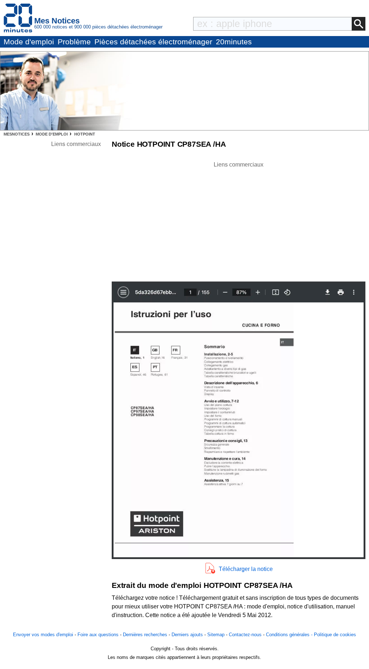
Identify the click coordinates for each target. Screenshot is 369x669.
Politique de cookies (335, 634)
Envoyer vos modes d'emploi (43, 634)
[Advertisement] (238, 219)
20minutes (234, 41)
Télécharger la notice (246, 569)
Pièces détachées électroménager (153, 41)
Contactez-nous (245, 634)
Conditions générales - (290, 634)
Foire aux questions (98, 634)
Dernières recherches (145, 634)
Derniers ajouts (187, 634)
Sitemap (215, 634)
